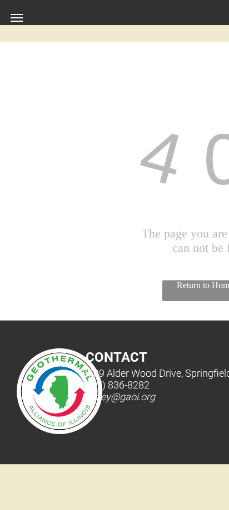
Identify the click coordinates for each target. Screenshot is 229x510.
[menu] (17, 18)
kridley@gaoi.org (118, 396)
